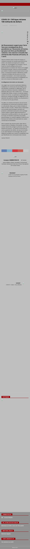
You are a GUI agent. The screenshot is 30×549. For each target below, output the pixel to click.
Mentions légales (6, 533)
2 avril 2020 (5, 25)
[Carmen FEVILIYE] (2, 517)
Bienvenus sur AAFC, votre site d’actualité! (12, 525)
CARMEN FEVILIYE (13, 25)
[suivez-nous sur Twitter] (13, 4)
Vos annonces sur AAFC (7, 542)
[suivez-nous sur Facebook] (10, 4)
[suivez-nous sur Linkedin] (16, 4)
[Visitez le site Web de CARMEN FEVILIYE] (15, 168)
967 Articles (23, 160)
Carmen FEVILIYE (8, 517)
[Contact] (19, 4)
